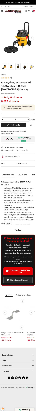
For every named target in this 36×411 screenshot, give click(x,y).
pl (2, 6)
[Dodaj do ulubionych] (31, 125)
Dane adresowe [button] (8, 355)
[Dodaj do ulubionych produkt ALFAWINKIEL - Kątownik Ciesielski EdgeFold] (22, 300)
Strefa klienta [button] (7, 365)
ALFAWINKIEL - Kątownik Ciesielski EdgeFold (12, 334)
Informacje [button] (6, 371)
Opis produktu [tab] (8, 175)
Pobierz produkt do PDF (12, 157)
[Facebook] (9, 377)
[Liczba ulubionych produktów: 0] (29, 11)
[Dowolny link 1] (27, 377)
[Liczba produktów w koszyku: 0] (32, 11)
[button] (31, 38)
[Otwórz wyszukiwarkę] (26, 11)
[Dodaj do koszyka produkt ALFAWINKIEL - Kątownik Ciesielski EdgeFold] (22, 327)
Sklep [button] (4, 360)
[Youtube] (16, 377)
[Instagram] (12, 377)
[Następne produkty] (31, 312)
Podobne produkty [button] (23, 294)
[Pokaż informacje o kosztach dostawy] (27, 150)
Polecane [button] (9, 294)
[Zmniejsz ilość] (2, 119)
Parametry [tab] (23, 175)
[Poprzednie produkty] (5, 312)
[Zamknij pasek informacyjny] (34, 2)
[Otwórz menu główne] (2, 11)
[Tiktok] (19, 377)
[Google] (23, 377)
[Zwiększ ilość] (28, 119)
